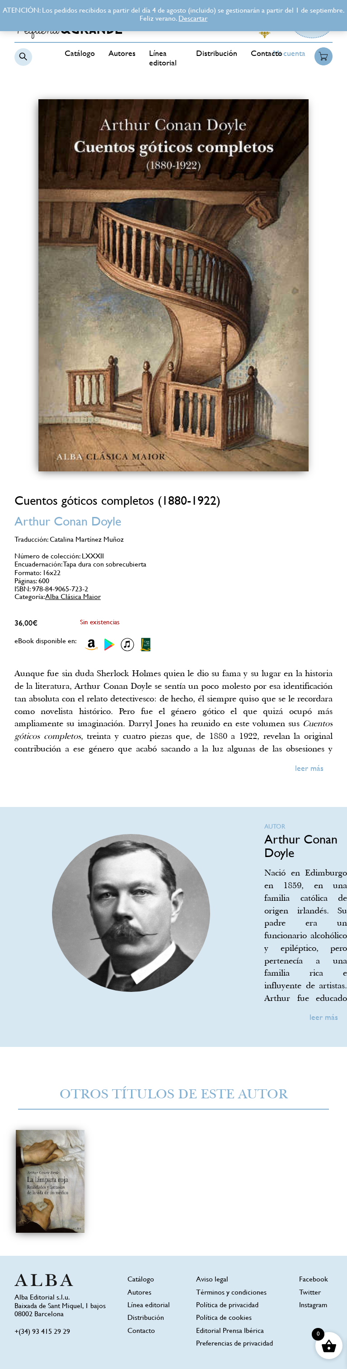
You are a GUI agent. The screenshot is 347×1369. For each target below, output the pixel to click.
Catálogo (80, 54)
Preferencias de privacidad (234, 1344)
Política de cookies (224, 1318)
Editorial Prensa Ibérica (230, 1331)
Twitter (310, 1293)
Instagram (313, 1305)
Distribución (216, 54)
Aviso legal (212, 1280)
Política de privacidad (227, 1305)
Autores (122, 54)
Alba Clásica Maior (73, 597)
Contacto (266, 54)
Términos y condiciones (231, 1293)
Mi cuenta (289, 54)
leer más (309, 769)
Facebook (313, 1280)
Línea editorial (148, 1305)
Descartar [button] (192, 19)
